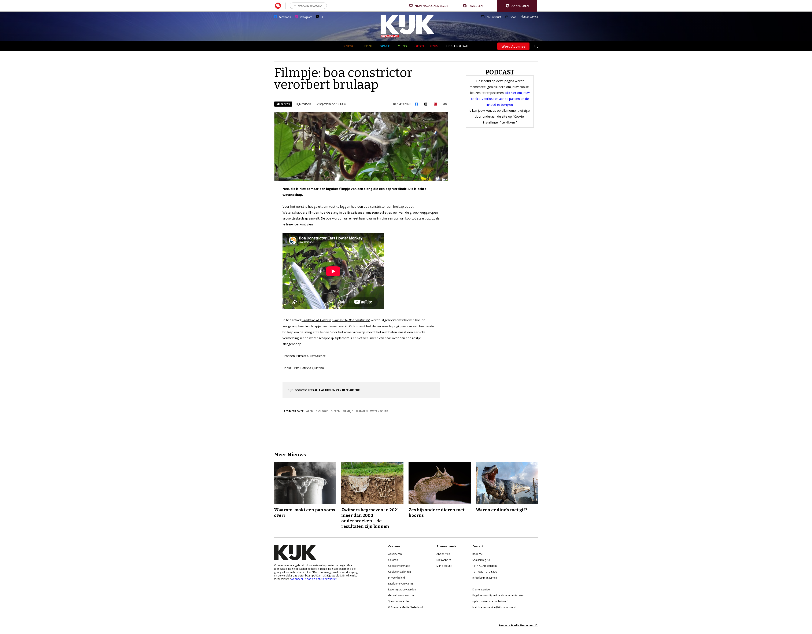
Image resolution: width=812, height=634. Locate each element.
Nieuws (285, 104)
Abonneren (443, 554)
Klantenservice (529, 16)
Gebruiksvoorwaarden (401, 595)
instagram (306, 17)
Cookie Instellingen (399, 572)
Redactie (477, 554)
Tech (368, 46)
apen (309, 411)
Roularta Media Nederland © (518, 625)
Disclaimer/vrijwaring (400, 583)
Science (349, 46)
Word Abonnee (513, 46)
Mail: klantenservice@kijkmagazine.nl (494, 607)
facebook (285, 17)
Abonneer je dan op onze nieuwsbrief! (314, 579)
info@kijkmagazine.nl (485, 577)
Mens (402, 46)
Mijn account (443, 566)
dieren (335, 411)
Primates (302, 356)
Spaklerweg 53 (481, 560)
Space (385, 46)
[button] (517, 6)
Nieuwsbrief (494, 17)
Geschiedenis (426, 46)
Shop (513, 17)
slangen (361, 411)
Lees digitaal (457, 46)
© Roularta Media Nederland (405, 607)
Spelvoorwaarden (399, 601)
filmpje (348, 411)
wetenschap (379, 411)
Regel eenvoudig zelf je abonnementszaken (498, 595)
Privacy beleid (396, 577)
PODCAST (500, 72)
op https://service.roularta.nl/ (489, 601)
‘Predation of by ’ (336, 320)
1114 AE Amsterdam (484, 566)
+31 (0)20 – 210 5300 (484, 572)
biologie (322, 411)
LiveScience (318, 356)
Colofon (393, 560)
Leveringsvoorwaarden (402, 589)
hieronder (292, 224)
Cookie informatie (399, 566)
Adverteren (395, 554)
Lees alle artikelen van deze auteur (334, 390)
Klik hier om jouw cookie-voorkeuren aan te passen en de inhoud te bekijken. (500, 99)
